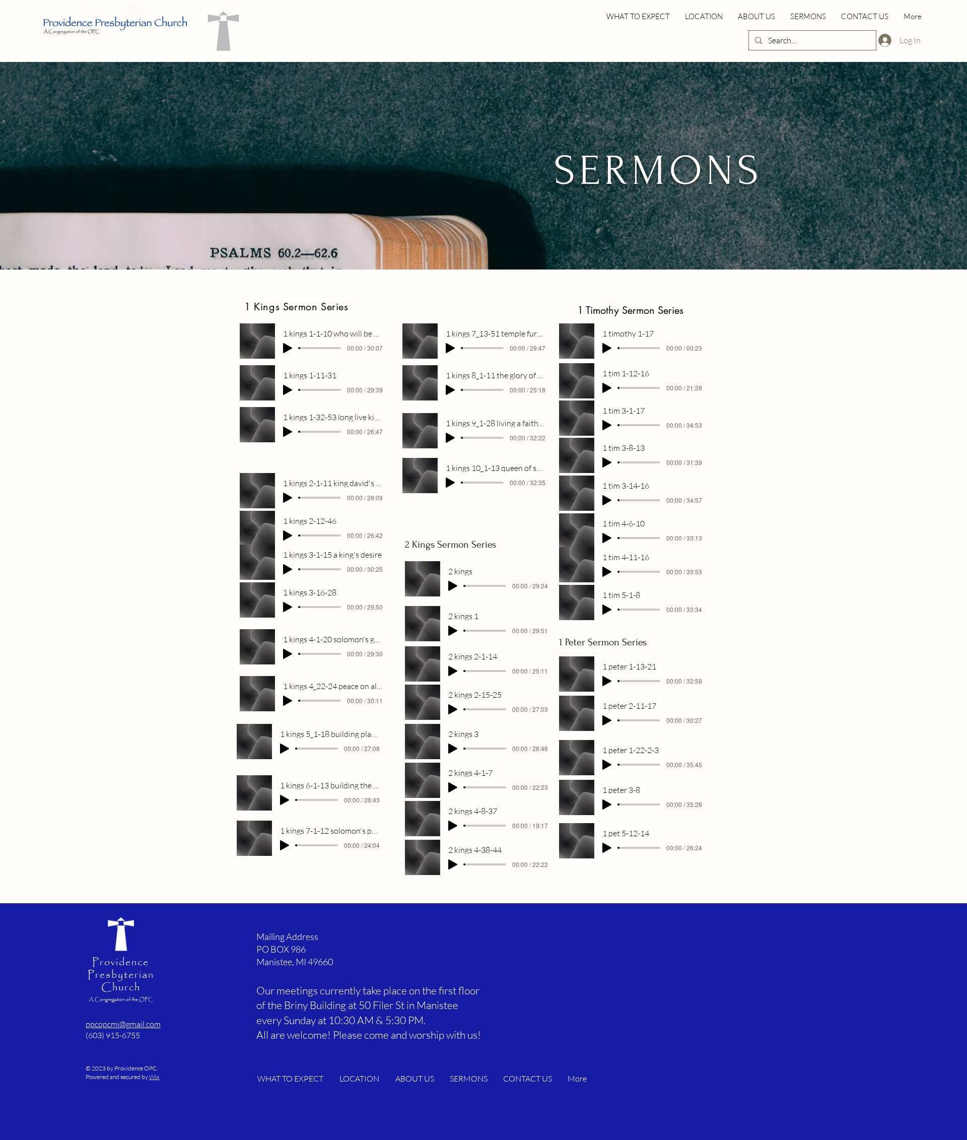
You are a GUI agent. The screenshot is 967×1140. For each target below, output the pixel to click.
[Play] (287, 348)
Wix (154, 1077)
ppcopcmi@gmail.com (123, 1024)
